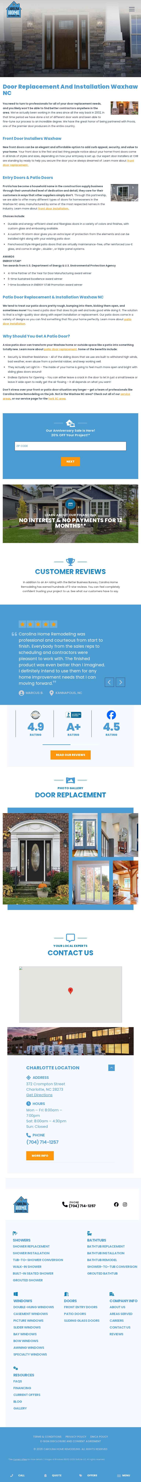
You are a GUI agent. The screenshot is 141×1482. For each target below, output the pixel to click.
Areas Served (121, 1313)
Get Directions (39, 1094)
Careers (117, 1320)
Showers (22, 1240)
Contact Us (120, 1327)
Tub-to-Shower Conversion (38, 1260)
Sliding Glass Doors (81, 1320)
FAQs (17, 1381)
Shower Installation (31, 1253)
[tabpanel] (70, 858)
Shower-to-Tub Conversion (112, 1266)
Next (70, 461)
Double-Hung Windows (33, 1307)
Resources (23, 1375)
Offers (92, 1475)
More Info (40, 1156)
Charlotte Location (52, 1068)
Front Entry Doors (80, 1307)
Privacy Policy (76, 1437)
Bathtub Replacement (106, 1246)
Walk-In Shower (27, 1266)
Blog (17, 1401)
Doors (70, 1300)
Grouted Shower (28, 1280)
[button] (57, 744)
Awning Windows (28, 1347)
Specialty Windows (30, 1354)
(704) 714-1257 (42, 1142)
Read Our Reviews (70, 755)
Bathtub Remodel (102, 1260)
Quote (57, 1475)
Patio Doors (75, 1313)
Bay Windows (25, 1334)
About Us (117, 1307)
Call (21, 1475)
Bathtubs (96, 1240)
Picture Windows (28, 1320)
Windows (22, 1300)
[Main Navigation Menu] (131, 9)
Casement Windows (30, 1313)
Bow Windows (25, 1341)
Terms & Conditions (47, 1437)
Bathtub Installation (105, 1253)
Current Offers (26, 1394)
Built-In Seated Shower (33, 1273)
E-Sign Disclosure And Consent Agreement (70, 1441)
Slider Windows (27, 1327)
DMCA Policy (99, 1437)
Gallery (20, 1408)
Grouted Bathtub (102, 1273)
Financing (22, 1388)
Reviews (116, 1334)
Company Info (123, 1300)
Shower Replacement (31, 1246)
